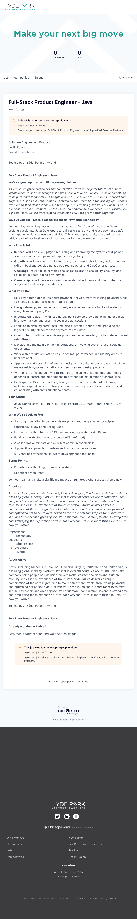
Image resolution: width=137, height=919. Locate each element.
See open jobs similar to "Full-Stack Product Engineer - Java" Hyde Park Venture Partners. (71, 130)
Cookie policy (77, 719)
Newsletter (75, 837)
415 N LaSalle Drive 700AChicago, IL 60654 (68, 874)
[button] (130, 7)
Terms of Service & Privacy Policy (94, 898)
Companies (14, 844)
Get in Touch (77, 856)
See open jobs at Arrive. (32, 125)
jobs (6, 77)
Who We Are (15, 837)
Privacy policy (60, 719)
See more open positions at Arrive (68, 681)
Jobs (10, 850)
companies (21, 77)
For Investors (77, 850)
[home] (20, 7)
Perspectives (15, 856)
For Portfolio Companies (85, 844)
